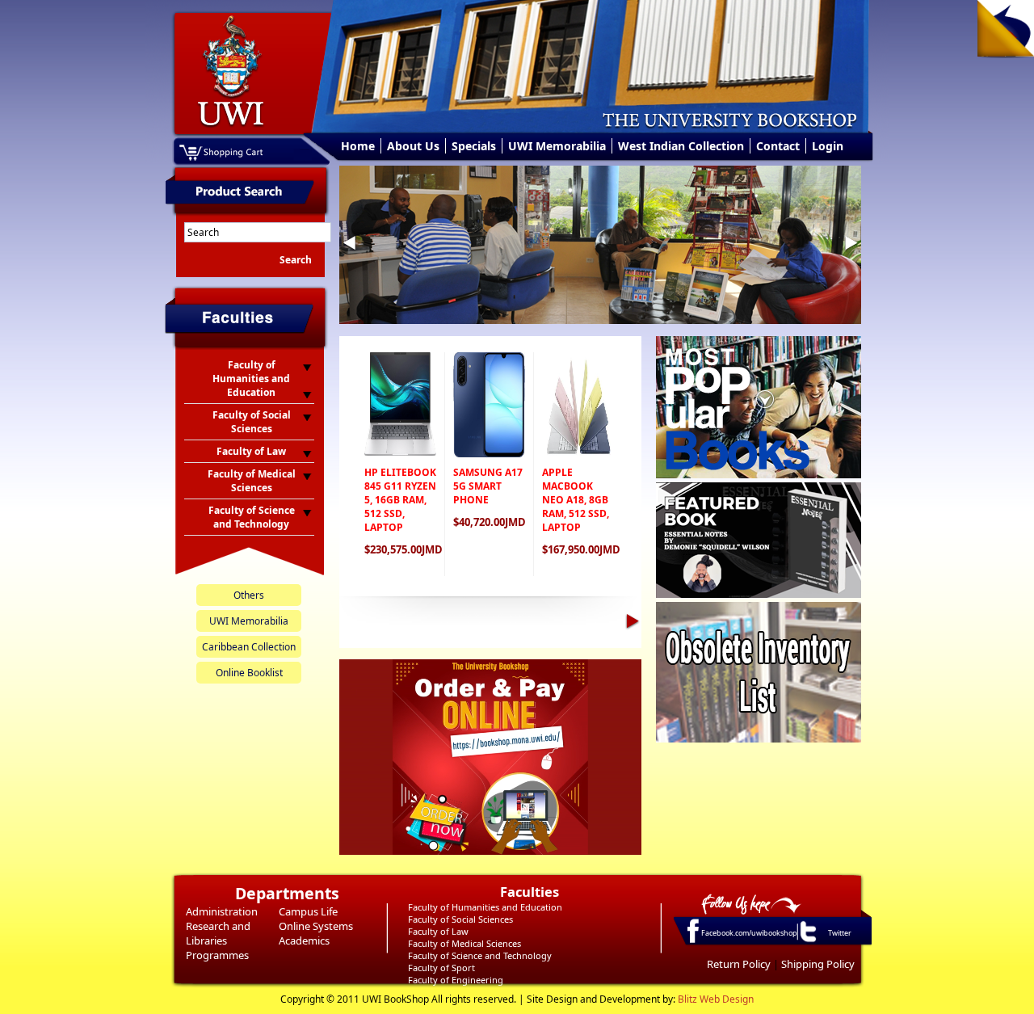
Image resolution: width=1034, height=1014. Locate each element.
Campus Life (308, 911)
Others (248, 595)
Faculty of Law (438, 931)
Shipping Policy (818, 964)
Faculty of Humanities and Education (485, 907)
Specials (474, 146)
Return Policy (739, 964)
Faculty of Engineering (455, 980)
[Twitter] (807, 941)
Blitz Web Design (716, 999)
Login (827, 146)
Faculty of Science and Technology (480, 955)
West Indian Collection (681, 146)
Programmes (217, 955)
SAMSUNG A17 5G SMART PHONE (488, 486)
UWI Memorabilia (557, 146)
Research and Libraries (218, 933)
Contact (778, 146)
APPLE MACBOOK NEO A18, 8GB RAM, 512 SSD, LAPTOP (575, 499)
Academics (304, 940)
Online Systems (316, 926)
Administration (222, 911)
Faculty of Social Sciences (460, 919)
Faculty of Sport (441, 967)
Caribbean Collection (249, 647)
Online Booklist (249, 673)
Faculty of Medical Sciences (464, 943)
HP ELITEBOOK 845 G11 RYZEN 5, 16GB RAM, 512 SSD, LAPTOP (400, 499)
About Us (413, 146)
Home (358, 146)
